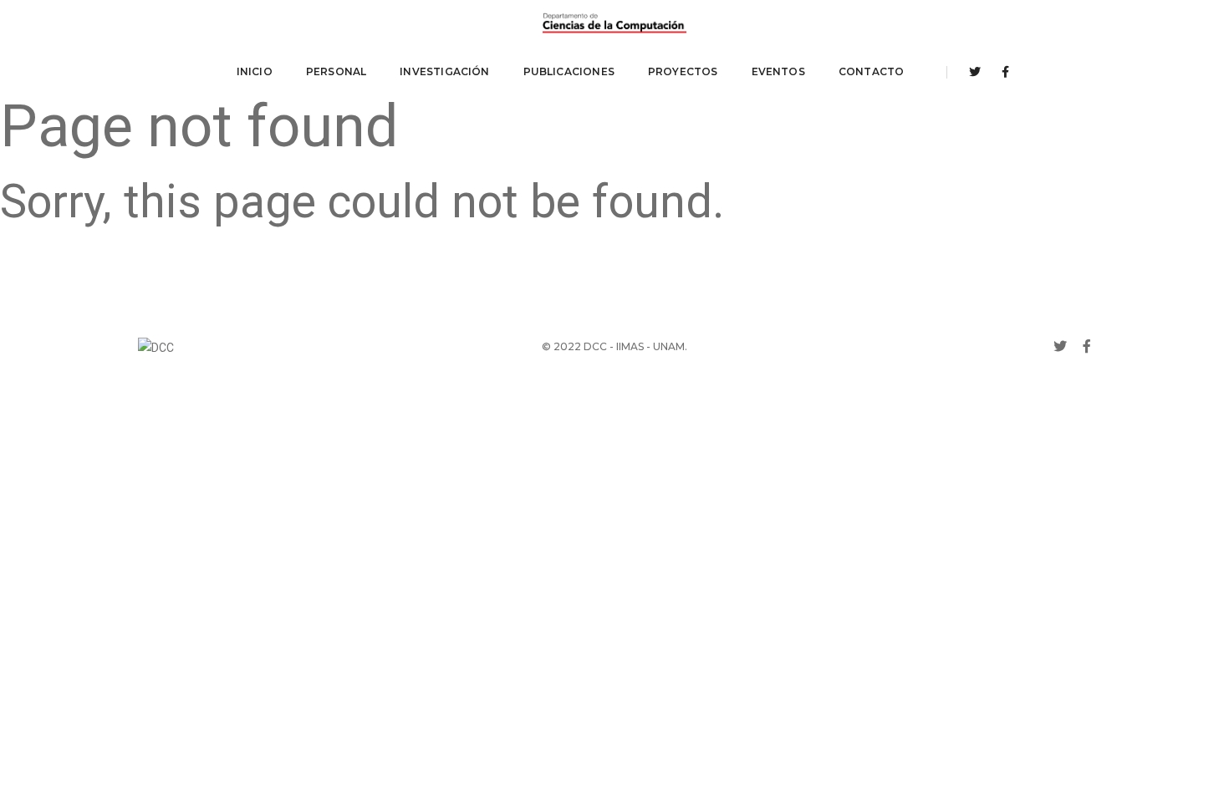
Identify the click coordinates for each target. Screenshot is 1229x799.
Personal (336, 71)
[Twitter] (975, 72)
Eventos (778, 71)
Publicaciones (568, 71)
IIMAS (630, 346)
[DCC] (614, 23)
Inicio (255, 71)
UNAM (669, 346)
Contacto (871, 71)
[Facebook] (1000, 72)
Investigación (444, 71)
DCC (595, 346)
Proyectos (683, 71)
